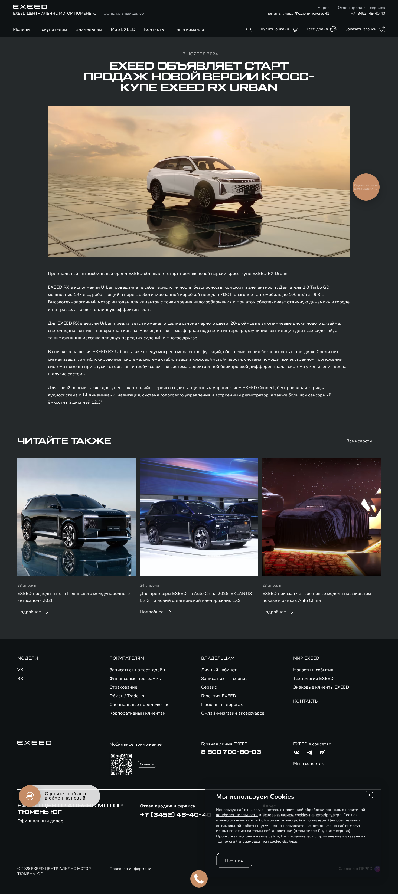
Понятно (234, 860)
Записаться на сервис (224, 678)
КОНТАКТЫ (306, 701)
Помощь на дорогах (222, 704)
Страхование (123, 687)
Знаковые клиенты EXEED (321, 687)
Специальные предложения (139, 704)
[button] (369, 794)
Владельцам (89, 29)
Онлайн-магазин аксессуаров (233, 713)
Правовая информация (131, 868)
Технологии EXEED (313, 678)
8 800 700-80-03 (231, 752)
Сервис (209, 687)
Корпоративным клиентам (137, 713)
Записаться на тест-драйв (137, 670)
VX (20, 670)
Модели (21, 29)
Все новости (359, 441)
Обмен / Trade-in (126, 696)
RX (20, 678)
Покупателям (52, 29)
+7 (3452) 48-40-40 (368, 13)
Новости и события (313, 670)
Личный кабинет (219, 670)
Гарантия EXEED (218, 696)
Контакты (154, 29)
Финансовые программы (135, 678)
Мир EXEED (123, 29)
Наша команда (188, 29)
